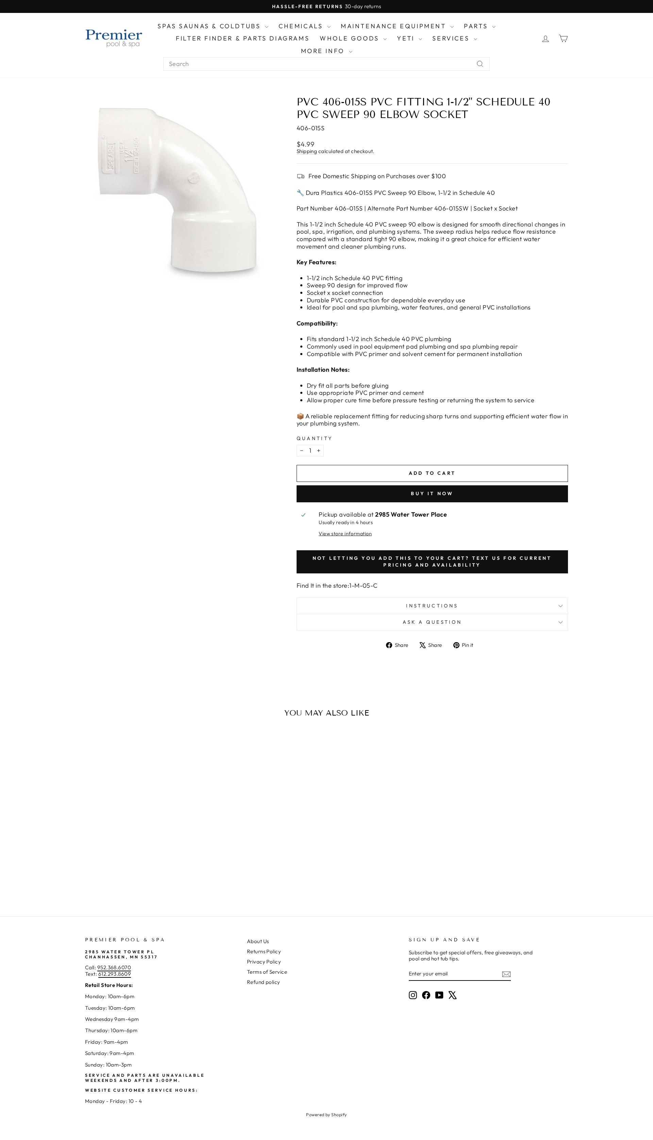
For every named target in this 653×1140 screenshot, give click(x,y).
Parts (477, 26)
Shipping (307, 151)
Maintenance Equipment (395, 26)
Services (452, 38)
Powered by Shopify (326, 1114)
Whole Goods (351, 38)
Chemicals (302, 26)
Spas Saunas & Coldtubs (210, 26)
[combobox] (326, 64)
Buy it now (432, 493)
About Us (258, 941)
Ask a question (432, 622)
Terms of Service (267, 972)
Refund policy (263, 982)
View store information (345, 534)
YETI (407, 38)
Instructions (432, 606)
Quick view (142, 842)
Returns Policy (264, 951)
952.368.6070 (114, 967)
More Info (324, 51)
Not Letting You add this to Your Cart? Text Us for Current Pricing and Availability (432, 561)
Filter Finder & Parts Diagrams (242, 38)
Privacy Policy (264, 961)
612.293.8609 (114, 974)
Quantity (315, 438)
